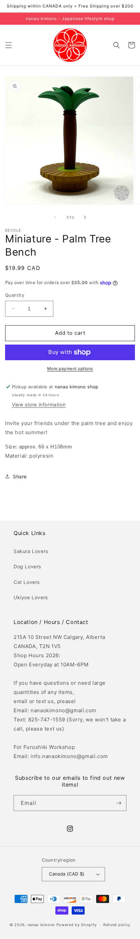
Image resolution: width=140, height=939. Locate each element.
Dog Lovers (27, 566)
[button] (8, 45)
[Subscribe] (118, 803)
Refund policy (116, 924)
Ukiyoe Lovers (31, 597)
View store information (39, 404)
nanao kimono (41, 924)
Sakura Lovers (31, 551)
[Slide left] (55, 217)
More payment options (70, 368)
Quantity (14, 295)
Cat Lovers (27, 582)
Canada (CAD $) (67, 874)
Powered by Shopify (76, 924)
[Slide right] (84, 217)
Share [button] (20, 476)
